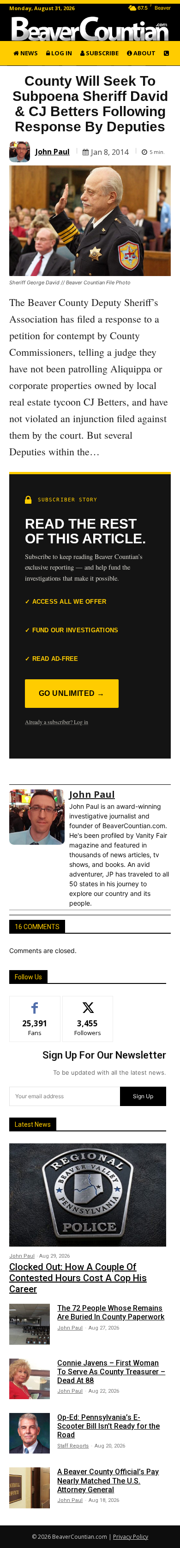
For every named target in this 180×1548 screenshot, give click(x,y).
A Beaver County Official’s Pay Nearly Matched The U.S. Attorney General (108, 1480)
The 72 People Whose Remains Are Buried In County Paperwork (110, 1312)
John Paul (53, 151)
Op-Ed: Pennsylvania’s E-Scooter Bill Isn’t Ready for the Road (108, 1426)
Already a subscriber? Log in (56, 721)
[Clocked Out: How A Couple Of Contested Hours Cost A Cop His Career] (87, 1195)
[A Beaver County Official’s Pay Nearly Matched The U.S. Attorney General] (29, 1487)
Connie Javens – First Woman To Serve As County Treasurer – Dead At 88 (111, 1372)
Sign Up (143, 1096)
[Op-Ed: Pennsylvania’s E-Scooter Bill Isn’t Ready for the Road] (29, 1433)
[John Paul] (21, 151)
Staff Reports (73, 1446)
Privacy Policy (130, 1537)
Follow (88, 1003)
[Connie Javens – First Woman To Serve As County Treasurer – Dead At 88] (29, 1379)
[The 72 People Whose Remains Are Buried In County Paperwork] (29, 1324)
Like (35, 1003)
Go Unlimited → (72, 693)
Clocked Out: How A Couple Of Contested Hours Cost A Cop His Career (78, 1278)
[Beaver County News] (90, 29)
